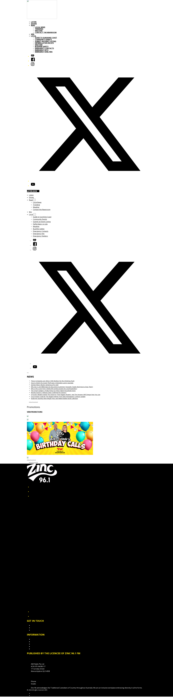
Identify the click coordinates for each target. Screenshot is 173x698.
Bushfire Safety (41, 46)
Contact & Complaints (39, 625)
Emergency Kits (41, 50)
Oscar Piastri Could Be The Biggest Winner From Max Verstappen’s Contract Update (58, 397)
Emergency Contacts (44, 48)
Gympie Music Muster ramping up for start (44, 385)
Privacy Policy (36, 639)
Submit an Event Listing (45, 41)
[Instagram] (32, 65)
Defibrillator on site (44, 43)
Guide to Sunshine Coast (46, 38)
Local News (40, 27)
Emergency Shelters (43, 52)
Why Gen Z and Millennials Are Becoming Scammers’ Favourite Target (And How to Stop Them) (62, 387)
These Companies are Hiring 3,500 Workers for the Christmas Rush (52, 381)
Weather (38, 31)
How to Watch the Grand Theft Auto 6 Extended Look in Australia (52, 383)
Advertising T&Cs (37, 644)
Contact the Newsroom (46, 32)
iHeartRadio (35, 696)
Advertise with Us (37, 628)
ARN (32, 693)
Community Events (43, 39)
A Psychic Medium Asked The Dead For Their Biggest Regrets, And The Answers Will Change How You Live (65, 395)
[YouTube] (33, 186)
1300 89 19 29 (41, 684)
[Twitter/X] (88, 181)
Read (33, 25)
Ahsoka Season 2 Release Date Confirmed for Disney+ (48, 393)
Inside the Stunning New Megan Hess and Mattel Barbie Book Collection (54, 398)
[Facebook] (33, 61)
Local (33, 36)
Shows (34, 24)
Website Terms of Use (39, 646)
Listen (33, 22)
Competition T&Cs (38, 642)
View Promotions (34, 412)
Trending (39, 29)
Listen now (32, 191)
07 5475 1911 (41, 681)
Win (32, 34)
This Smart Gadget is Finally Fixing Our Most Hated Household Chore (53, 391)
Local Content (36, 649)
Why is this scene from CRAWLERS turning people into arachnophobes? (54, 389)
